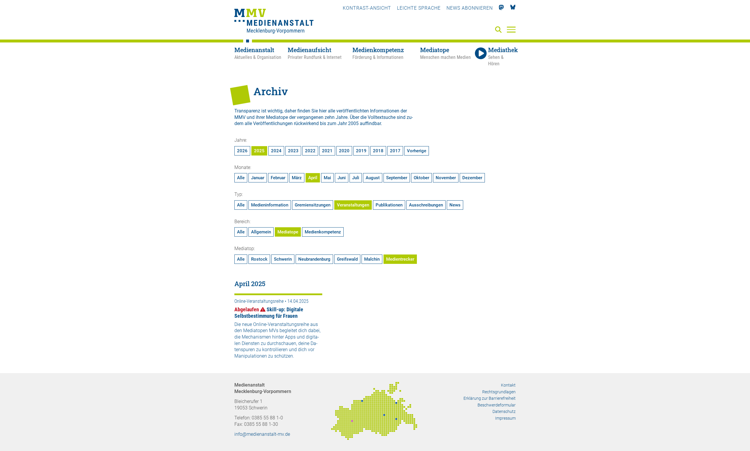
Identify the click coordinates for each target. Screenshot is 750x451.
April (312, 177)
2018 (378, 150)
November (446, 177)
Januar (257, 177)
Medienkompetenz (323, 232)
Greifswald (347, 259)
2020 (344, 150)
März (297, 177)
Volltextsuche (382, 117)
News (455, 205)
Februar (278, 177)
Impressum (505, 418)
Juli (355, 177)
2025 (259, 150)
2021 (327, 150)
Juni (342, 177)
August (373, 177)
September (396, 177)
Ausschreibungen (426, 205)
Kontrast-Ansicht (367, 8)
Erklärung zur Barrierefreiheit (489, 398)
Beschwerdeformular (497, 405)
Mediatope (287, 232)
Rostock (259, 259)
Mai (327, 177)
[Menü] (511, 29)
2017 (395, 150)
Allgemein (261, 232)
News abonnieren (469, 8)
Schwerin (283, 259)
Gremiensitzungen (312, 205)
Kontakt (508, 385)
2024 (276, 150)
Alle (241, 177)
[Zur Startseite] (273, 22)
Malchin (372, 259)
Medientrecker (400, 259)
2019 (361, 150)
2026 (242, 150)
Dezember (472, 177)
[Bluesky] (513, 8)
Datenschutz (504, 411)
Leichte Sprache (419, 8)
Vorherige (416, 150)
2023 (293, 150)
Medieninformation (269, 205)
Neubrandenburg (314, 259)
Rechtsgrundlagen (499, 392)
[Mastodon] (501, 8)
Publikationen (389, 205)
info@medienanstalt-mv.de (262, 434)
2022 (310, 150)
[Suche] (499, 30)
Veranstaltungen (353, 205)
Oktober (421, 177)
